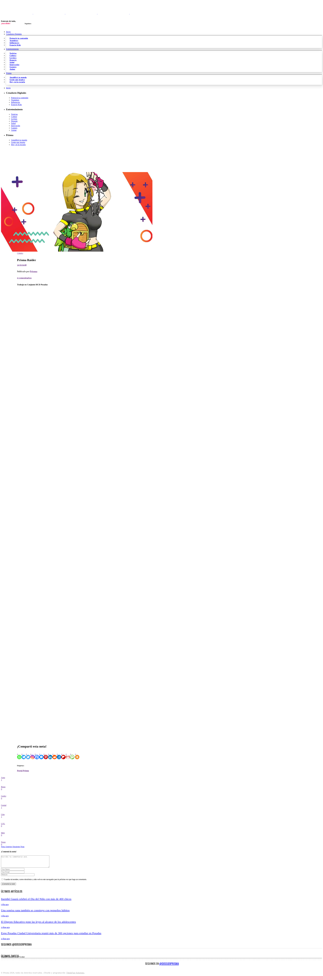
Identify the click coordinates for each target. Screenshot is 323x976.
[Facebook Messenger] (41, 754)
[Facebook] (37, 754)
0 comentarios (24, 278)
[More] (77, 754)
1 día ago (5, 904)
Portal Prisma (23, 771)
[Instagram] (32, 754)
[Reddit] (54, 754)
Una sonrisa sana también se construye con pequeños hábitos (35, 910)
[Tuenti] (59, 754)
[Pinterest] (46, 754)
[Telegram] (23, 754)
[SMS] (72, 754)
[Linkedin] (50, 754)
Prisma (33, 271)
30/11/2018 (21, 265)
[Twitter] (28, 754)
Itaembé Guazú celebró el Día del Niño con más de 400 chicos (36, 899)
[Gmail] (68, 754)
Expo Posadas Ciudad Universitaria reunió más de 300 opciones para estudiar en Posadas (51, 933)
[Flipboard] (63, 754)
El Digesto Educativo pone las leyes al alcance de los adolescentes (38, 921)
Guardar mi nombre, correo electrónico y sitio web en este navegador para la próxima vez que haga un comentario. (45, 879)
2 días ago (5, 927)
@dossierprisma (169, 963)
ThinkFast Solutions (75, 973)
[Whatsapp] (19, 754)
